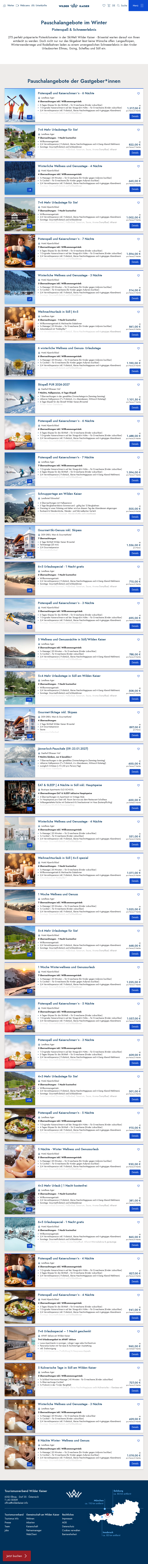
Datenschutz (68, 1526)
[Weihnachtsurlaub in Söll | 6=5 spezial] (20, 870)
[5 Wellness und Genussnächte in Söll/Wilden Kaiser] (20, 651)
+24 (29, 1100)
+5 (29, 116)
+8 (29, 189)
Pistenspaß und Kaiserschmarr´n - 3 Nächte (66, 603)
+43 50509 (12, 1499)
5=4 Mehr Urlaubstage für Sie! (58, 931)
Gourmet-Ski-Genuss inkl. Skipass (60, 530)
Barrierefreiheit (69, 1534)
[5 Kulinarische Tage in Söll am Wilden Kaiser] (20, 1379)
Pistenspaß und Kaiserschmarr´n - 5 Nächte (66, 1004)
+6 (29, 481)
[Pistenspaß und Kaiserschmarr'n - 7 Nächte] (20, 469)
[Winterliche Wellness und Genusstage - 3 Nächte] (20, 287)
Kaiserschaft (32, 1526)
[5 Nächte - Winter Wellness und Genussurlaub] (20, 1161)
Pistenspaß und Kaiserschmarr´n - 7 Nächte (66, 239)
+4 (29, 153)
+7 (29, 299)
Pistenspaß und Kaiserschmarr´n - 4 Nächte (66, 1295)
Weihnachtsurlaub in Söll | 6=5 (58, 312)
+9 (29, 590)
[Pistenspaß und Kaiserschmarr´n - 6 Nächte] (20, 105)
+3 (29, 1136)
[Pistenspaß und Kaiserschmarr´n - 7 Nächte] (20, 251)
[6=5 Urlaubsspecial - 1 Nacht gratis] (20, 578)
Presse (8, 1522)
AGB (64, 1522)
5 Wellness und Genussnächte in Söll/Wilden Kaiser (72, 639)
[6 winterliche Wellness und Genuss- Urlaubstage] (20, 360)
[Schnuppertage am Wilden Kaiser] (20, 505)
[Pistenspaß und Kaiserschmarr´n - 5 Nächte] (20, 1015)
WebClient (31, 1534)
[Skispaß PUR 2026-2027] (20, 396)
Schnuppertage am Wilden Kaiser (60, 494)
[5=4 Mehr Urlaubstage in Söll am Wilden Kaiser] (20, 688)
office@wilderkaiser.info (16, 1503)
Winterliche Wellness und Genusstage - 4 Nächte (70, 166)
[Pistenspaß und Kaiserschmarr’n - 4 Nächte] (20, 1270)
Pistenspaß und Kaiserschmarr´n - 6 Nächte (66, 93)
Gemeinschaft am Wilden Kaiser (42, 1514)
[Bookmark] (138, 93)
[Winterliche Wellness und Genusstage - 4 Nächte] (20, 178)
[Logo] (74, 5)
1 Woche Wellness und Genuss (58, 894)
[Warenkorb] (109, 5)
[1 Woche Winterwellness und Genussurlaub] (20, 979)
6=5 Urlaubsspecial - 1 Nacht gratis (61, 567)
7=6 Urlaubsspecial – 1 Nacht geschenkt (64, 1331)
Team (7, 1526)
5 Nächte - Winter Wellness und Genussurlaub (68, 1149)
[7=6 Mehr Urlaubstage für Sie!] (20, 141)
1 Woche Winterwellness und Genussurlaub (66, 967)
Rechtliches (68, 1514)
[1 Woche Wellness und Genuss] (20, 906)
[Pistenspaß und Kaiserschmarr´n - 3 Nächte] (20, 615)
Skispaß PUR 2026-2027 (54, 385)
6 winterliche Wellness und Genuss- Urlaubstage (69, 348)
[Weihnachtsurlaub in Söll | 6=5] (20, 323)
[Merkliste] (104, 5)
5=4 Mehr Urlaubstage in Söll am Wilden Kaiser (69, 676)
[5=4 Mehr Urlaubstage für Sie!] (20, 942)
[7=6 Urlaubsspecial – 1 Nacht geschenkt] (20, 1343)
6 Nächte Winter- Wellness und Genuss (63, 1441)
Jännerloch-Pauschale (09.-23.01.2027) (63, 749)
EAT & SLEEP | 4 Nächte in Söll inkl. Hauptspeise (70, 785)
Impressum (67, 1518)
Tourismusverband (14, 1514)
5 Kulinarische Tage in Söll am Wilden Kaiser (67, 1368)
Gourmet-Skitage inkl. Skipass (57, 712)
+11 (29, 1355)
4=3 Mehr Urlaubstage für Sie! (58, 1076)
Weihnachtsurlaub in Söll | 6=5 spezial (63, 858)
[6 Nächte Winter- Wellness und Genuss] (20, 1452)
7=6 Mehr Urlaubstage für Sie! (58, 130)
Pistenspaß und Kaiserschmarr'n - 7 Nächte (66, 457)
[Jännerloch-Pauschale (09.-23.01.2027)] (20, 760)
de (113, 5)
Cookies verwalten (71, 1530)
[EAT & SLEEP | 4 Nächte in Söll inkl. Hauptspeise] (20, 797)
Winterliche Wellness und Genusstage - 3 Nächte (70, 275)
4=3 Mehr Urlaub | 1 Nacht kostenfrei (62, 1186)
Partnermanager (34, 1530)
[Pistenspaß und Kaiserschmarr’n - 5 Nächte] (20, 1125)
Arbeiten (30, 1522)
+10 (29, 262)
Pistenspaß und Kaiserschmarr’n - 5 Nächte (66, 1113)
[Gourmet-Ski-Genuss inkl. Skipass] (20, 542)
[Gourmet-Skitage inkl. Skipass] (20, 724)
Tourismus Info (11, 1518)
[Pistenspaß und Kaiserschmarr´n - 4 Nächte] (20, 1307)
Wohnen (30, 1518)
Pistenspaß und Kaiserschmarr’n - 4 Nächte (66, 1258)
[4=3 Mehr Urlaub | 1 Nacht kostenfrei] (20, 1197)
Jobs (7, 1530)
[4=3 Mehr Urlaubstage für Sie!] (20, 1088)
